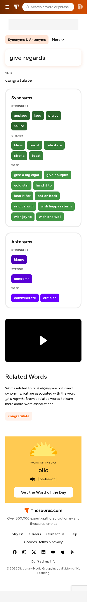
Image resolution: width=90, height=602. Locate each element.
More (56, 40)
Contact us (55, 534)
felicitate (54, 145)
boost (35, 145)
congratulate (18, 416)
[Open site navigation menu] (7, 7)
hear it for (22, 196)
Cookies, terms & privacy (43, 542)
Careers (35, 534)
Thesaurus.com (16, 7)
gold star (21, 185)
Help (73, 534)
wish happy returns (56, 206)
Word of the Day (43, 462)
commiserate (25, 298)
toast (36, 156)
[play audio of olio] (32, 479)
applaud (20, 115)
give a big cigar (26, 175)
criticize (50, 298)
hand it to (44, 185)
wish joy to (23, 217)
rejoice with (24, 206)
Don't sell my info (43, 561)
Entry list (17, 534)
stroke (19, 156)
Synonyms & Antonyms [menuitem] (27, 40)
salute (19, 126)
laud (37, 115)
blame (19, 259)
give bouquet (57, 175)
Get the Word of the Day (43, 492)
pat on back (47, 196)
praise (53, 115)
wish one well (50, 217)
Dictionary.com (80, 7)
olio (43, 470)
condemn (21, 279)
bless (18, 145)
